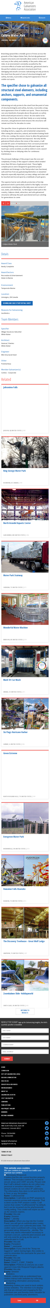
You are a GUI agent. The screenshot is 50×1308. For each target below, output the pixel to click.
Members (4, 1112)
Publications (6, 1105)
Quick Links (26, 18)
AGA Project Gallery (8, 1108)
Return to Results (25, 1011)
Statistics (10, 1274)
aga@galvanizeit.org (8, 1143)
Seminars (4, 1102)
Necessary (16, 1175)
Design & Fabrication (8, 1077)
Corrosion (5, 1071)
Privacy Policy (6, 1155)
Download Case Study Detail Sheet (17, 303)
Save (19, 1300)
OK (37, 1300)
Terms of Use (6, 1152)
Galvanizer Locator (8, 1095)
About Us (4, 1091)
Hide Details (7, 1301)
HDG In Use (5, 1081)
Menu (9, 18)
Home (3, 1067)
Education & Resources (9, 1084)
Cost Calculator (7, 1098)
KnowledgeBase (6, 1088)
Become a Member (7, 1115)
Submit (7, 1058)
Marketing (10, 1283)
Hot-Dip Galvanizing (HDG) (10, 1074)
